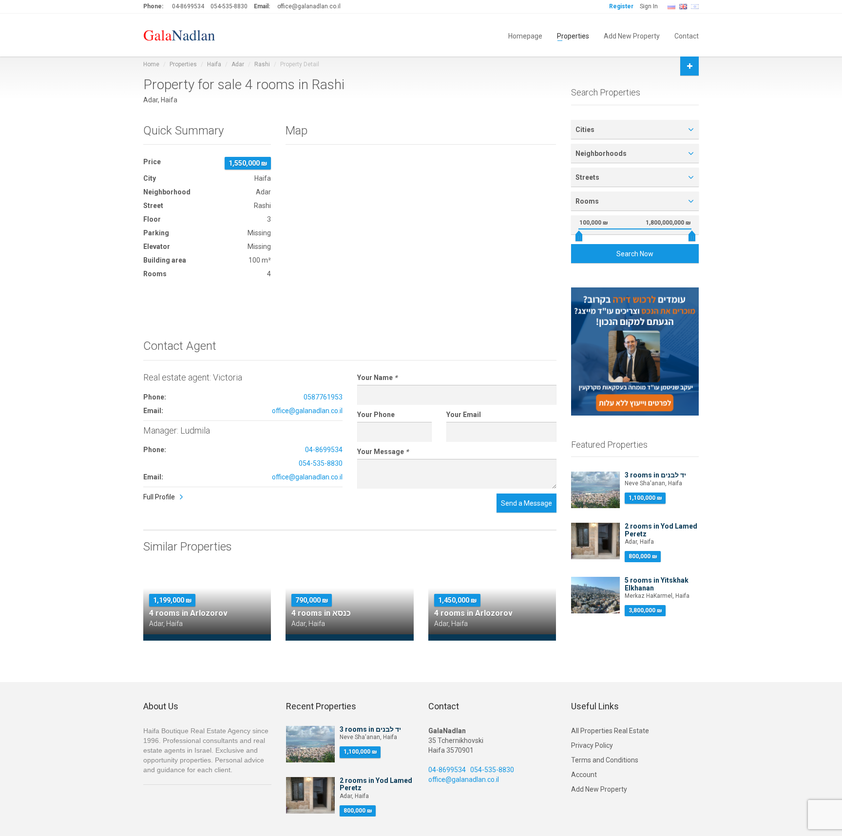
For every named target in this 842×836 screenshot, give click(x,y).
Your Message (382, 452)
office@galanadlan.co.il (309, 6)
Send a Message (526, 503)
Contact (686, 35)
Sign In (649, 6)
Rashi (262, 64)
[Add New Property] (689, 66)
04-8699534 (188, 6)
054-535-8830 (229, 6)
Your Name (377, 377)
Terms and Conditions (604, 760)
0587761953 (323, 397)
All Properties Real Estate (610, 731)
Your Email (463, 414)
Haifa (214, 64)
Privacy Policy (592, 745)
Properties (573, 35)
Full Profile (159, 497)
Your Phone (376, 414)
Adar (237, 64)
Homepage (525, 35)
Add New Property (632, 35)
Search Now (634, 254)
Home (151, 64)
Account (584, 775)
